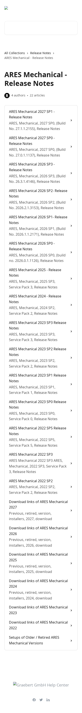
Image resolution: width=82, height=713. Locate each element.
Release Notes (40, 53)
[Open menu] (74, 8)
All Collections (14, 53)
